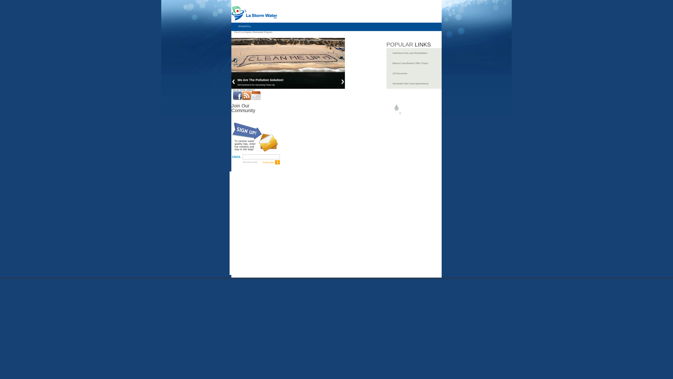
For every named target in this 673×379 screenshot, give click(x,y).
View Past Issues (250, 162)
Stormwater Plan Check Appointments (411, 83)
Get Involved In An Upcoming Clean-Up (256, 85)
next (342, 82)
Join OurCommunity (243, 108)
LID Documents (400, 73)
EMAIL (236, 156)
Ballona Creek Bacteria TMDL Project (410, 63)
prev (233, 82)
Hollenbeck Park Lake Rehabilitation (410, 53)
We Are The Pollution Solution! (260, 80)
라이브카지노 (244, 26)
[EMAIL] (261, 156)
